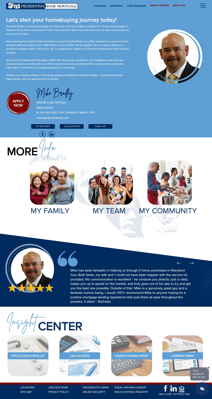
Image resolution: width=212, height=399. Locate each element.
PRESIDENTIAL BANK (96, 387)
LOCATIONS (27, 387)
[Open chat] (202, 389)
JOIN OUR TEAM (58, 387)
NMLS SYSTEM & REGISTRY (131, 391)
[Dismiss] (208, 367)
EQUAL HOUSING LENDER (130, 387)
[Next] (191, 263)
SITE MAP (26, 391)
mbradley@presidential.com (52, 117)
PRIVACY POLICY (58, 391)
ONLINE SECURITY (94, 391)
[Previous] (179, 263)
